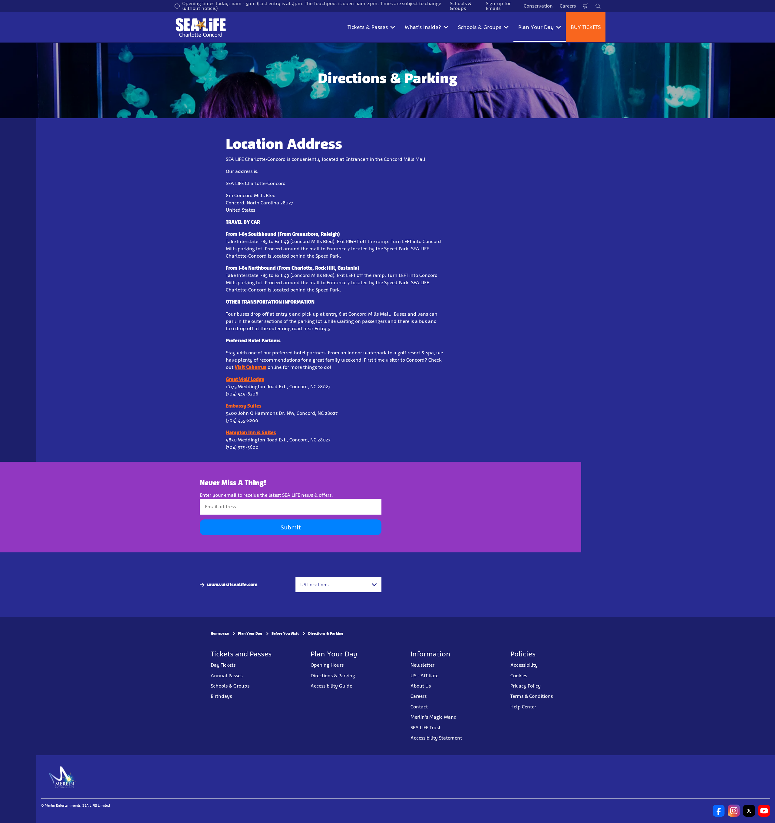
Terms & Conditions (531, 696)
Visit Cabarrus (250, 367)
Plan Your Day (250, 633)
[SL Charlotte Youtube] (764, 811)
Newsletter (422, 665)
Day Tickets (223, 665)
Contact (419, 707)
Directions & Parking (325, 633)
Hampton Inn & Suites (251, 432)
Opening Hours (327, 665)
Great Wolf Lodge (245, 379)
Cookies (518, 675)
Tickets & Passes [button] (368, 27)
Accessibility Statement (436, 738)
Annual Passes (226, 675)
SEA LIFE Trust (425, 727)
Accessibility (524, 665)
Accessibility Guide (331, 686)
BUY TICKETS (586, 27)
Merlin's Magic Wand (434, 717)
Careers (568, 6)
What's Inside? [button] (423, 27)
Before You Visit (285, 633)
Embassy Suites (244, 406)
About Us (421, 686)
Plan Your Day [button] (536, 27)
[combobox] (338, 584)
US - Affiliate (424, 675)
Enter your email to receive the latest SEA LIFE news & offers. (266, 495)
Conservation (538, 6)
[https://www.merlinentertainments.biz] (62, 777)
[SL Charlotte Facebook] (719, 811)
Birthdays (221, 696)
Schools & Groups (230, 686)
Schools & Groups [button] (479, 27)
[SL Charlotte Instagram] (734, 811)
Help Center (523, 707)
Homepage (220, 633)
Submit (291, 527)
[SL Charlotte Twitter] (749, 811)
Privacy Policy (525, 686)
